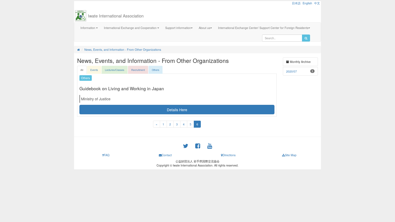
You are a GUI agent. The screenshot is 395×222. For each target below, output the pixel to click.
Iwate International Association (116, 16)
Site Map (290, 155)
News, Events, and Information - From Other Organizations (122, 49)
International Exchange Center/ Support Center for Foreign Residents (263, 28)
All (81, 70)
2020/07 (291, 71)
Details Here (177, 109)
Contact (167, 155)
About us (204, 28)
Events (94, 70)
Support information (178, 28)
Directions (229, 155)
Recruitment (138, 70)
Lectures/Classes (114, 70)
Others (155, 70)
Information (88, 28)
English (307, 3)
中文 (317, 3)
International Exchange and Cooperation (130, 28)
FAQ (106, 155)
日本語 (296, 3)
